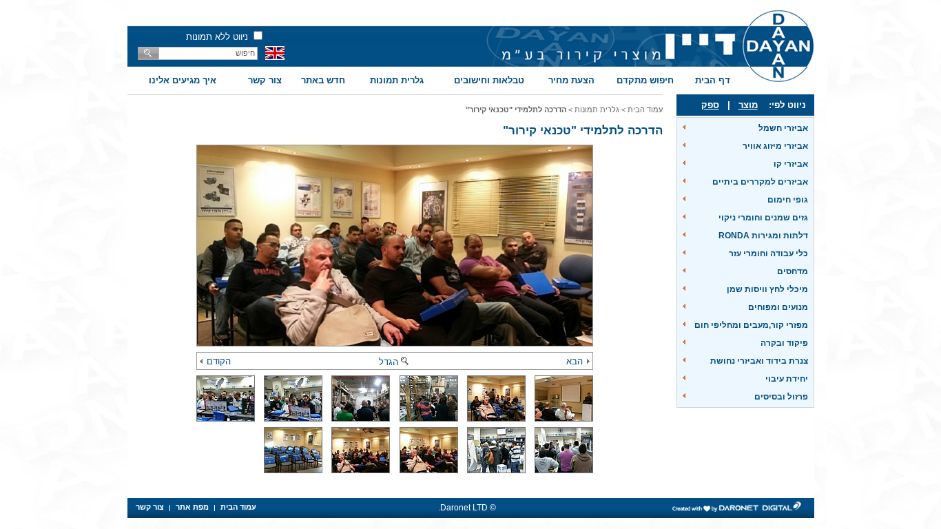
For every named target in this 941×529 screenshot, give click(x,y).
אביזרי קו (791, 164)
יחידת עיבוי (786, 379)
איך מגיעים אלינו (182, 80)
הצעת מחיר (571, 80)
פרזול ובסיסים (781, 397)
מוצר (748, 105)
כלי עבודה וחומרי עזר (768, 253)
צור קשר (265, 80)
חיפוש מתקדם (645, 80)
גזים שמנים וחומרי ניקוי (763, 217)
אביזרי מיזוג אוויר (775, 146)
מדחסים (792, 271)
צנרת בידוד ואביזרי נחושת (759, 361)
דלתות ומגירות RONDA (763, 235)
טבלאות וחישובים (489, 80)
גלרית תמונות (397, 80)
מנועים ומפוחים (778, 307)
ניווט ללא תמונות (217, 37)
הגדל (388, 362)
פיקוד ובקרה (784, 343)
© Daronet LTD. (467, 508)
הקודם (219, 361)
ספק (710, 105)
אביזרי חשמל (783, 128)
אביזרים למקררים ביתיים (760, 182)
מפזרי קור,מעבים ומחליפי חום (751, 325)
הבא (574, 361)
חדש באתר (323, 80)
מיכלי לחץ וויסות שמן (767, 289)
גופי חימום (787, 200)
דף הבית (712, 80)
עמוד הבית (645, 109)
